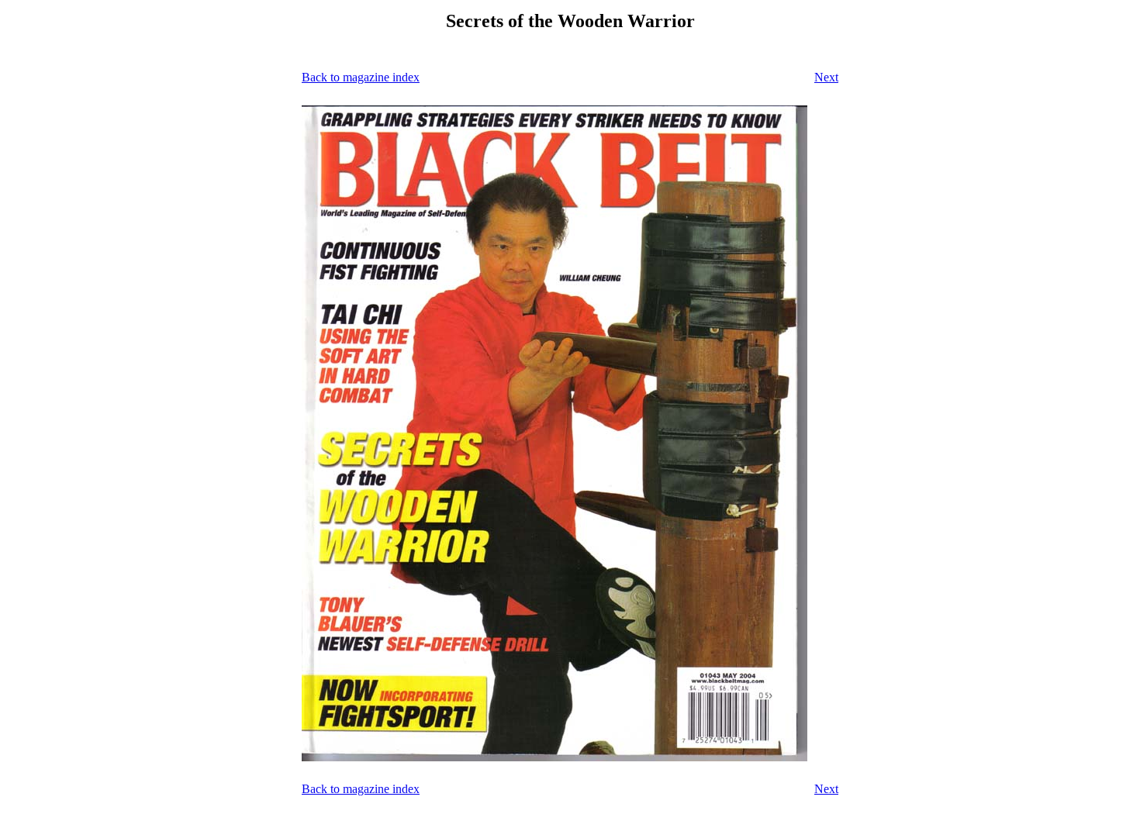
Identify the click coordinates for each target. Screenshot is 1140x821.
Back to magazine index (361, 77)
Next (826, 77)
